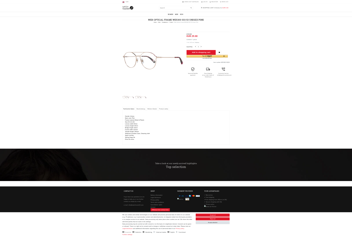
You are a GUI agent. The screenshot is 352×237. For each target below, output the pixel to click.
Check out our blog (191, 1)
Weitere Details (152, 109)
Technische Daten (128, 109)
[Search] (191, 8)
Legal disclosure (156, 197)
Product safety (163, 109)
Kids (181, 14)
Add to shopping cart (201, 52)
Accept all (213, 215)
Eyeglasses (165, 22)
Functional (182, 232)
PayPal (172, 232)
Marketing (148, 232)
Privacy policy (155, 200)
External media (161, 232)
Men (176, 14)
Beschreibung (141, 109)
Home (155, 22)
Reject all (212, 219)
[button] (207, 57)
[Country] (123, 2)
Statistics (138, 232)
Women (170, 14)
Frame (171, 22)
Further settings (127, 234)
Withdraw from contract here (160, 209)
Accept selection (212, 222)
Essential (128, 232)
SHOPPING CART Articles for (215, 8)
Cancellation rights (156, 204)
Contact (153, 207)
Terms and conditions (157, 202)
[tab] (128, 109)
